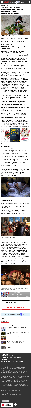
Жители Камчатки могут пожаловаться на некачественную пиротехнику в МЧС (16, 342)
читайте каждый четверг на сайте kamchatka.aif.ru (14, 289)
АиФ (12, 35)
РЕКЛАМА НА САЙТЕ (6, 357)
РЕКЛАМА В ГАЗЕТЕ (19, 357)
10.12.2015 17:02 (4, 6)
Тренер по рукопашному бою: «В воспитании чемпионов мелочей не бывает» (17, 337)
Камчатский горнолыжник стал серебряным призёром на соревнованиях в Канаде (17, 328)
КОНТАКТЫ (4, 359)
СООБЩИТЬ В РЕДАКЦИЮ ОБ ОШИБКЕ (12, 361)
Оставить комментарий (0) (15, 307)
